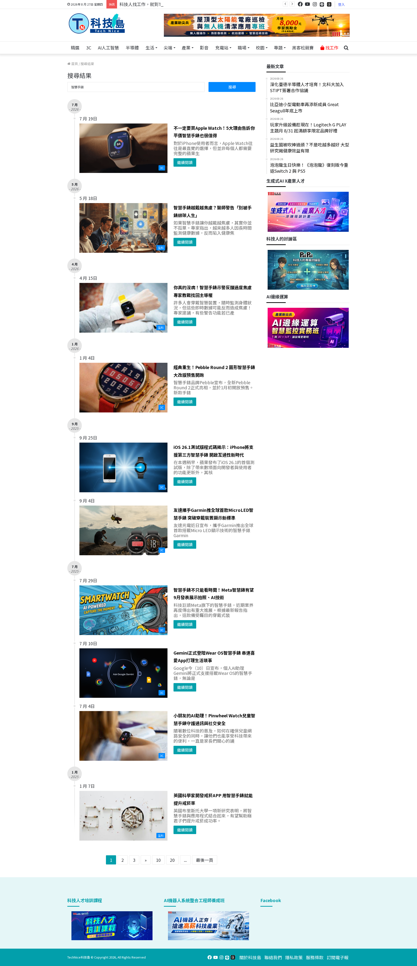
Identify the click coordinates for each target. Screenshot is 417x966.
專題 (278, 47)
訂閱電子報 (337, 957)
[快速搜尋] (346, 48)
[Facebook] (300, 4)
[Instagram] (314, 4)
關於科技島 (250, 957)
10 (158, 860)
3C (88, 47)
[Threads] (329, 4)
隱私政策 (294, 957)
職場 (242, 47)
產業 (186, 47)
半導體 (132, 47)
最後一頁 (204, 860)
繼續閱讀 (185, 162)
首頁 (74, 63)
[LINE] (322, 4)
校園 (260, 47)
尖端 (168, 47)
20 (172, 860)
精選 (75, 47)
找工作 (331, 47)
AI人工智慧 (108, 47)
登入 (341, 4)
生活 (150, 47)
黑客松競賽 (303, 47)
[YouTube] (307, 4)
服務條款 (314, 957)
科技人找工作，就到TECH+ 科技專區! (155, 4)
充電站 (221, 47)
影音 (204, 47)
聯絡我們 (273, 957)
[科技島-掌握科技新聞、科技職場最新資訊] (96, 23)
